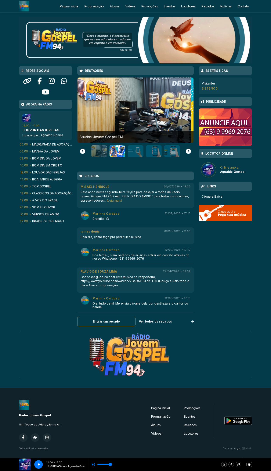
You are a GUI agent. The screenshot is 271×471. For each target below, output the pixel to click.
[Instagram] (224, 464)
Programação (94, 6)
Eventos (169, 6)
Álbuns (114, 6)
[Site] (238, 464)
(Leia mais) (114, 200)
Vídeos (130, 6)
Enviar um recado (106, 321)
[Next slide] (188, 151)
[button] (98, 151)
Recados (208, 6)
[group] (135, 110)
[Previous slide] (82, 151)
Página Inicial (69, 6)
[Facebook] (231, 464)
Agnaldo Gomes (52, 135)
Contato (243, 6)
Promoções (149, 6)
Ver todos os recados (155, 321)
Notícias (226, 6)
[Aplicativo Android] (249, 464)
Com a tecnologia (232, 448)
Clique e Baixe (212, 196)
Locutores (188, 6)
